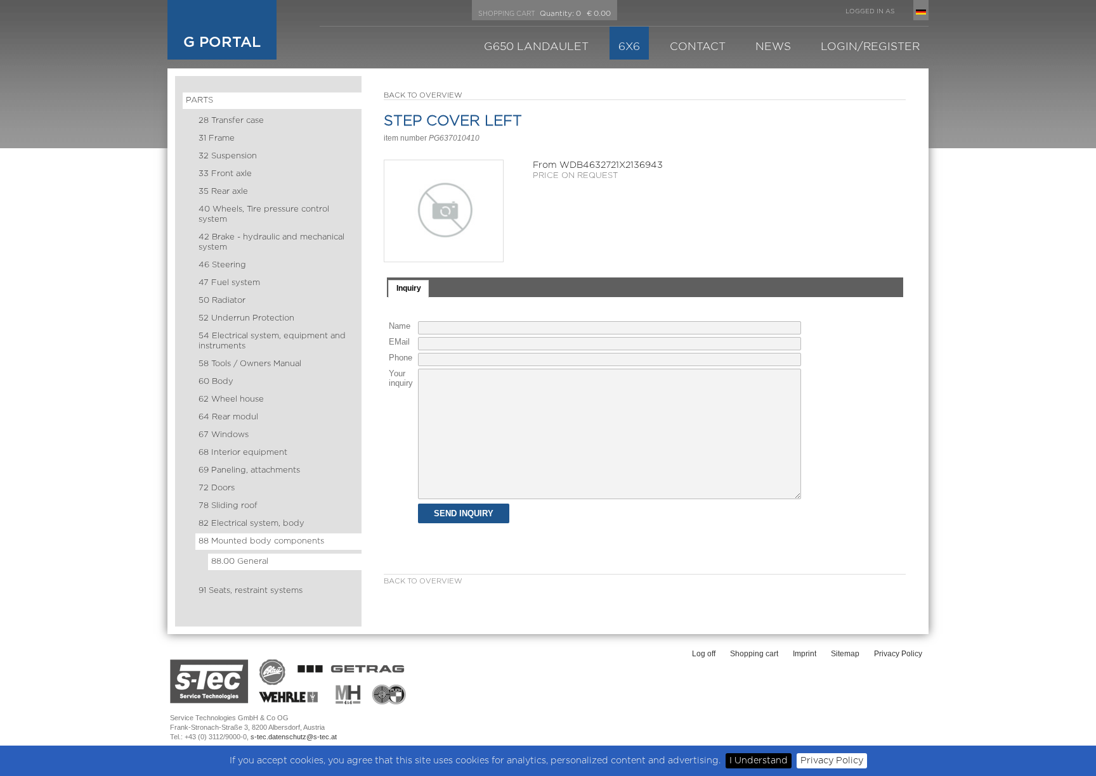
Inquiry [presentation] (408, 288)
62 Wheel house (231, 399)
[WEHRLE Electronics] (289, 697)
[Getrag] (354, 667)
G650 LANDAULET (536, 46)
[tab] (408, 289)
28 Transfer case (231, 121)
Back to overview (423, 95)
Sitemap (845, 653)
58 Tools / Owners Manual (250, 364)
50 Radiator (222, 300)
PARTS (199, 100)
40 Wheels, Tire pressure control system (264, 214)
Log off (703, 653)
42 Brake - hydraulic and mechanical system (271, 242)
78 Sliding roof (228, 506)
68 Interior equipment (243, 452)
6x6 (629, 46)
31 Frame (217, 138)
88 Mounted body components (261, 541)
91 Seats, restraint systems (251, 591)
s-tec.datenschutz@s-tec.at (294, 737)
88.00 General (239, 561)
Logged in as (869, 11)
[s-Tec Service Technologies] (209, 681)
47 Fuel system (229, 283)
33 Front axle (225, 174)
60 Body (216, 382)
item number (405, 138)
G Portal (222, 42)
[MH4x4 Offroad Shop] (349, 694)
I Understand (758, 760)
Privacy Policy (831, 760)
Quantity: (557, 13)
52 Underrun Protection (246, 318)
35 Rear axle (223, 192)
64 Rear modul (228, 417)
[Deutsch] (921, 11)
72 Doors (217, 488)
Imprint (804, 653)
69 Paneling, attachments (249, 470)
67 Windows (224, 435)
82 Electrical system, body (251, 523)
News (773, 46)
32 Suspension (228, 156)
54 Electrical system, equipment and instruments (272, 341)
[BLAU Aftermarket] (274, 672)
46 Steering (222, 265)
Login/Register (870, 46)
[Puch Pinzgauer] (389, 694)
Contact (698, 46)
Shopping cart (754, 653)
